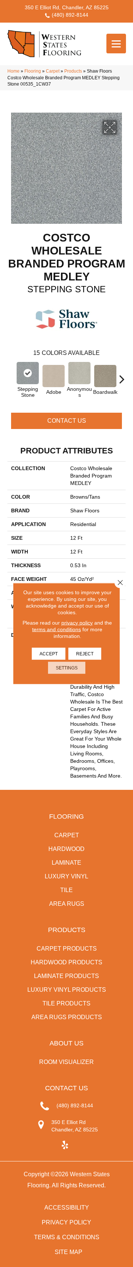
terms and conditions (56, 629)
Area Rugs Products (66, 1017)
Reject (84, 653)
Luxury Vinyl (66, 876)
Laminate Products (66, 976)
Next (121, 375)
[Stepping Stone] (28, 373)
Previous (11, 375)
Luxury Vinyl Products (66, 990)
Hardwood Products (66, 962)
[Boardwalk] (105, 376)
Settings (67, 668)
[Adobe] (53, 376)
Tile (66, 890)
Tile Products (66, 1003)
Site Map (68, 1252)
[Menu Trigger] (116, 43)
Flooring (32, 71)
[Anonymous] (79, 373)
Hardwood (66, 849)
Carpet (52, 71)
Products (73, 71)
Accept (49, 653)
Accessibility (66, 1207)
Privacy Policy (66, 1222)
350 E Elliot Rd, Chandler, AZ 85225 (67, 7)
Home (13, 71)
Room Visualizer (66, 1062)
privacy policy (77, 623)
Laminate (66, 862)
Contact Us (66, 421)
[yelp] (65, 1145)
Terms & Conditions (66, 1237)
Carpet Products (67, 948)
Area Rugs (66, 904)
